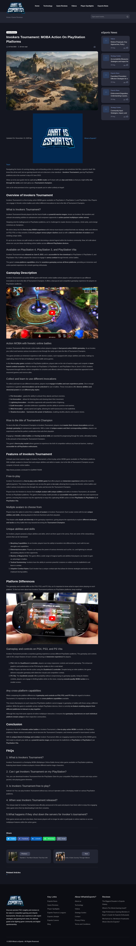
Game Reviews (62, 6)
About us (78, 901)
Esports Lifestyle (53, 916)
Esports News (103, 6)
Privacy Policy (80, 920)
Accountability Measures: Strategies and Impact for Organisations (119, 61)
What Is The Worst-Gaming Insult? (114, 908)
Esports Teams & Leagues (56, 913)
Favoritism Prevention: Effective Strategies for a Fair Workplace (119, 78)
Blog (49, 924)
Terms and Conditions (82, 924)
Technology (47, 6)
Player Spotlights (87, 6)
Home (37, 6)
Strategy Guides (116, 56)
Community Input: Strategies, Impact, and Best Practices (119, 113)
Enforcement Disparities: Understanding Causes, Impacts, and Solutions (119, 96)
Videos (74, 6)
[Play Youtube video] (52, 313)
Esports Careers (53, 920)
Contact (77, 916)
